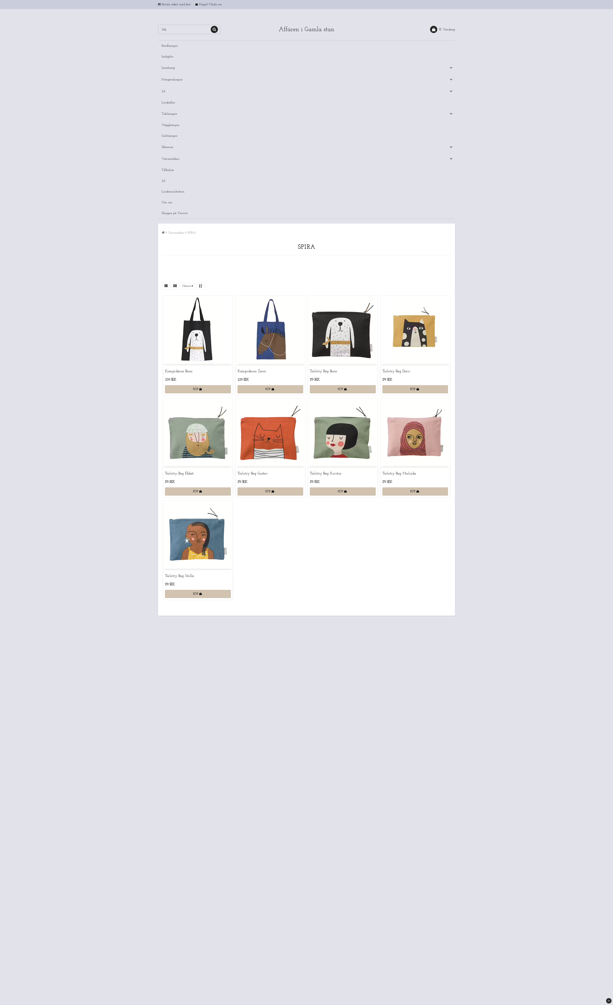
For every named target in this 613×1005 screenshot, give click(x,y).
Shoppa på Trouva (174, 213)
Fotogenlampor (172, 79)
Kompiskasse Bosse (179, 371)
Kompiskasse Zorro (252, 371)
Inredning (168, 68)
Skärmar (167, 147)
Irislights (167, 56)
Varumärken (170, 159)
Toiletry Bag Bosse (323, 371)
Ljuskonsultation (173, 191)
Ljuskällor (168, 102)
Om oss (167, 202)
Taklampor (169, 114)
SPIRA (191, 233)
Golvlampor (169, 136)
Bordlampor (170, 46)
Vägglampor (170, 125)
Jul (163, 91)
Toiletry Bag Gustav (253, 473)
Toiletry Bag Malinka (399, 473)
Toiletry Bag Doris (396, 371)
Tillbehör (168, 170)
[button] (442, 29)
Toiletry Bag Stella (179, 576)
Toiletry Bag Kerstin (325, 473)
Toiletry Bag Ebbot (179, 473)
